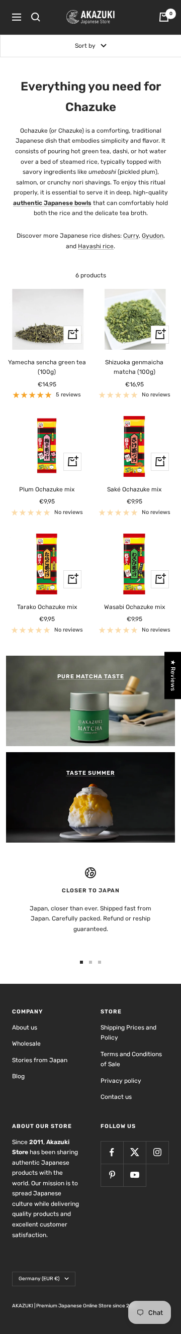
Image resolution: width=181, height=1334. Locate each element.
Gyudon (152, 235)
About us (24, 1027)
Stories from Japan (39, 1060)
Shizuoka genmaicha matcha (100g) (134, 367)
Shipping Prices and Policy (128, 1033)
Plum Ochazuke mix (46, 489)
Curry (131, 235)
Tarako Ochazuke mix (47, 606)
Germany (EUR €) (39, 1279)
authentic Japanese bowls (52, 203)
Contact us (116, 1096)
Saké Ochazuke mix (134, 489)
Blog (18, 1076)
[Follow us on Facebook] (112, 1152)
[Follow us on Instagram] (157, 1152)
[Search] (35, 17)
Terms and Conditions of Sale (131, 1059)
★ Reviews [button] (172, 675)
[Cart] (164, 17)
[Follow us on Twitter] (134, 1152)
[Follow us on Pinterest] (112, 1175)
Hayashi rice (96, 246)
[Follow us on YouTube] (134, 1175)
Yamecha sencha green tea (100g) (47, 367)
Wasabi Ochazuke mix (134, 606)
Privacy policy (121, 1080)
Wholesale (26, 1043)
